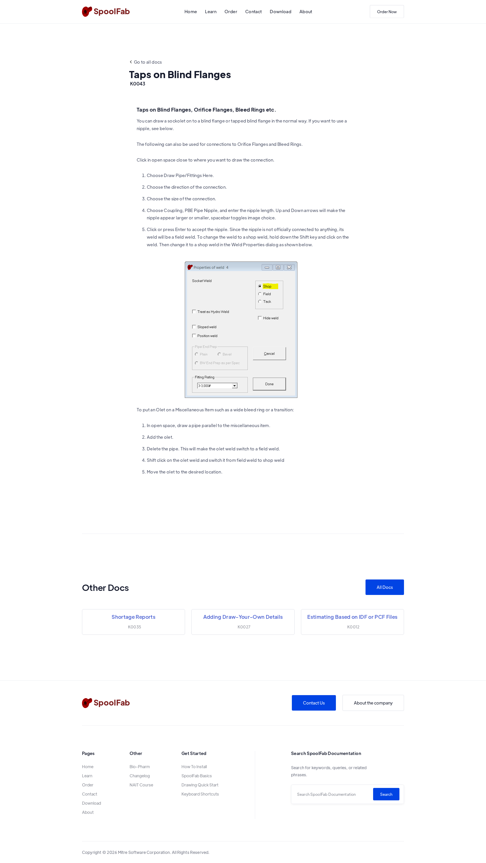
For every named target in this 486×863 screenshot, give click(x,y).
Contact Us (314, 703)
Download (280, 11)
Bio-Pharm (140, 766)
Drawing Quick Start (199, 785)
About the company (373, 703)
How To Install (194, 766)
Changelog (140, 775)
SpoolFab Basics (196, 775)
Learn (210, 11)
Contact (253, 11)
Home (191, 11)
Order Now (387, 11)
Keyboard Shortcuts (200, 794)
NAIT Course (141, 785)
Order (231, 11)
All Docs (385, 587)
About (305, 11)
